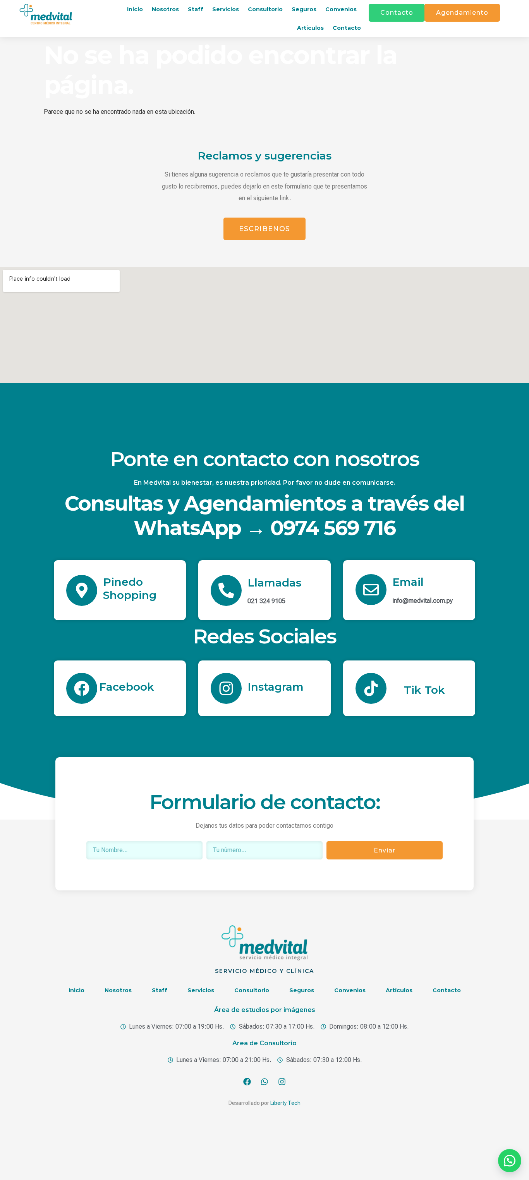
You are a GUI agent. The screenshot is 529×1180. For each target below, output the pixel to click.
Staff (195, 9)
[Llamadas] (226, 590)
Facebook (126, 686)
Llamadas (274, 582)
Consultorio (265, 9)
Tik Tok (424, 689)
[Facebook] (81, 688)
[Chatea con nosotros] (509, 1160)
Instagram (275, 686)
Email (408, 581)
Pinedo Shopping (129, 588)
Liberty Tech (285, 1103)
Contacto (347, 27)
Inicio (135, 9)
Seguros (304, 9)
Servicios (225, 9)
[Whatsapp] (264, 1081)
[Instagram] (226, 688)
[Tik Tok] (371, 688)
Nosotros (165, 9)
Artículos (310, 27)
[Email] (371, 589)
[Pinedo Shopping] (81, 590)
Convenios (341, 9)
